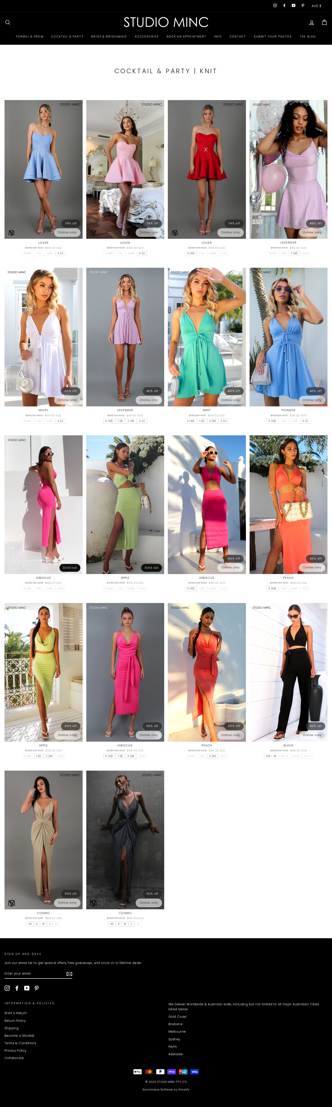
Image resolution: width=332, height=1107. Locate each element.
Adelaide (175, 1054)
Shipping (12, 1028)
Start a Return (16, 1013)
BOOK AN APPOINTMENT (186, 36)
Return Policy (15, 1021)
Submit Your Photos (273, 36)
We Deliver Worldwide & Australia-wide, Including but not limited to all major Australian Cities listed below (243, 1006)
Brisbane (175, 1024)
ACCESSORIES (147, 36)
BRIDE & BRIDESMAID (109, 36)
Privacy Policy (15, 1050)
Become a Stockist (20, 1036)
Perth (172, 1047)
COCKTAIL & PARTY (67, 36)
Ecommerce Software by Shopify (166, 1089)
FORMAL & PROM (30, 36)
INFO (218, 36)
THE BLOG (308, 36)
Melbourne (177, 1032)
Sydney (174, 1039)
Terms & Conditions (20, 1043)
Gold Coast (177, 1017)
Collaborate (14, 1058)
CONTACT (238, 36)
